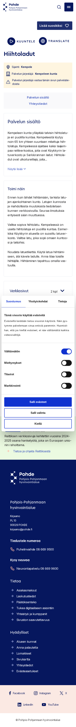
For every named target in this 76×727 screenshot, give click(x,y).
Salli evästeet (38, 401)
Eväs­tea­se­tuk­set (27, 671)
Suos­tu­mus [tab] (13, 301)
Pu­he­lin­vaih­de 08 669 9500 (35, 549)
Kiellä (38, 423)
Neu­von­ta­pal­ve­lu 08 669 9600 (37, 568)
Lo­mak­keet (23, 653)
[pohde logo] (15, 7)
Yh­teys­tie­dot (38, 104)
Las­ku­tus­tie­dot (26, 596)
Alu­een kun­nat (26, 641)
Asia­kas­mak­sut (26, 590)
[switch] (66, 363)
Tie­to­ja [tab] (62, 301)
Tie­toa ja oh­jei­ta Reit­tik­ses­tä (31, 451)
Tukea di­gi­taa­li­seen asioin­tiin (35, 608)
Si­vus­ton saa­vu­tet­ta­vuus (33, 620)
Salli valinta (38, 412)
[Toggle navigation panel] (68, 7)
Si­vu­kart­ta (23, 659)
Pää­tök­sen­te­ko (26, 602)
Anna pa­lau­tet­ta (27, 647)
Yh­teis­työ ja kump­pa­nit (31, 614)
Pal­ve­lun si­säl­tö (38, 97)
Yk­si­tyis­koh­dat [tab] (38, 301)
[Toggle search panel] (59, 7)
